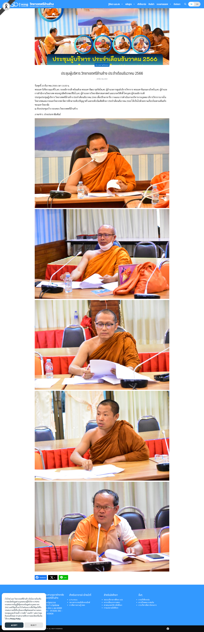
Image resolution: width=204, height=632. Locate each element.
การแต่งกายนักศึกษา (111, 608)
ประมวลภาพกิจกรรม (102, 64)
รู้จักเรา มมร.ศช (114, 4)
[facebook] (167, 628)
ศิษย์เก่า (151, 4)
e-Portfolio (73, 600)
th (191, 4)
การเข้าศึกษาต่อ (144, 600)
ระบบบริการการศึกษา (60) (113, 600)
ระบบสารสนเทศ (162, 4)
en (197, 4)
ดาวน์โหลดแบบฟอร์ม (146, 602)
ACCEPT (14, 625)
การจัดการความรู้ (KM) (77, 605)
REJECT (33, 625)
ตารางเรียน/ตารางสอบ (112, 602)
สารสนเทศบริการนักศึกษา (113, 605)
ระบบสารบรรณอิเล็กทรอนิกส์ (79, 602)
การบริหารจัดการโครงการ (147, 605)
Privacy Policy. (15, 618)
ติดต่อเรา (177, 4)
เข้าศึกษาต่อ (141, 4)
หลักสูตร (128, 4)
